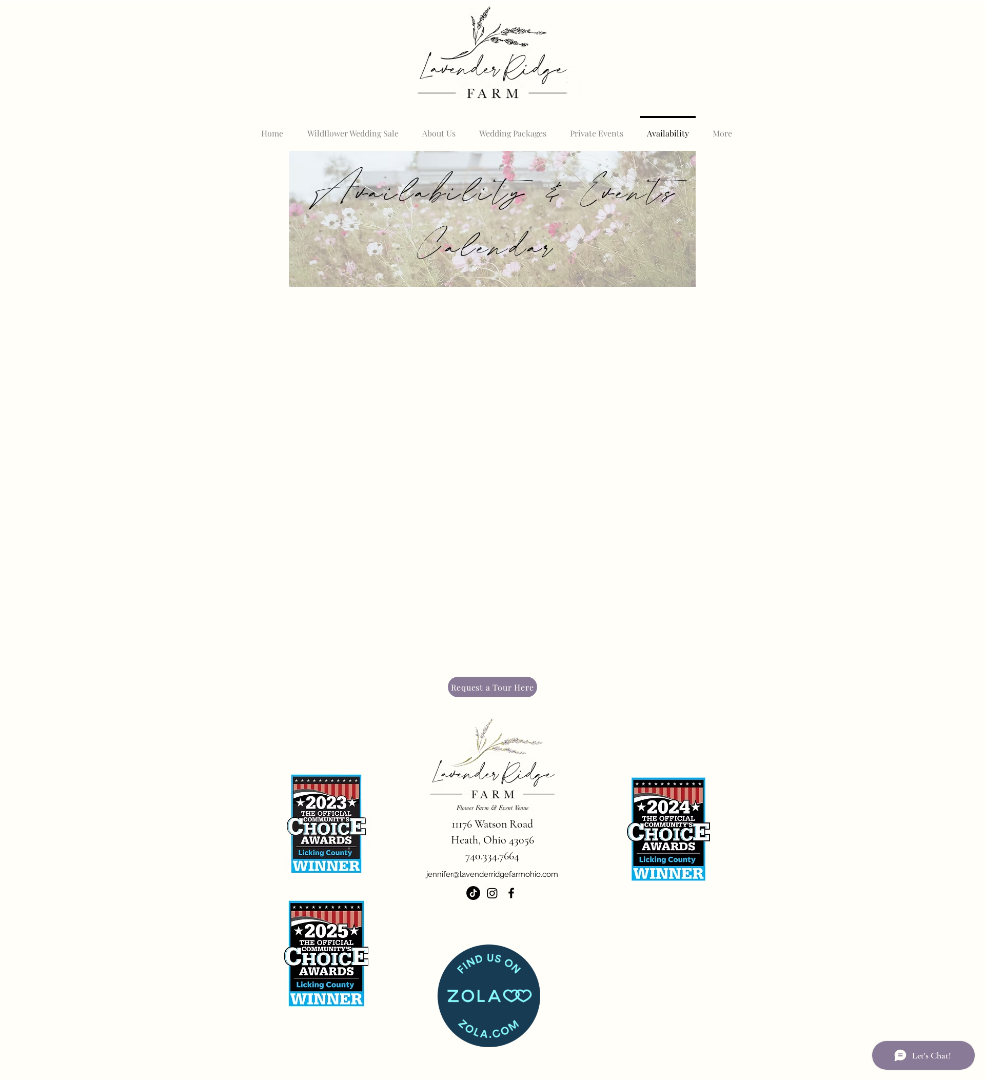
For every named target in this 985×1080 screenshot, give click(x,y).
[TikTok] (473, 893)
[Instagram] (492, 893)
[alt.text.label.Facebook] (511, 893)
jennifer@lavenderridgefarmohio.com (492, 874)
